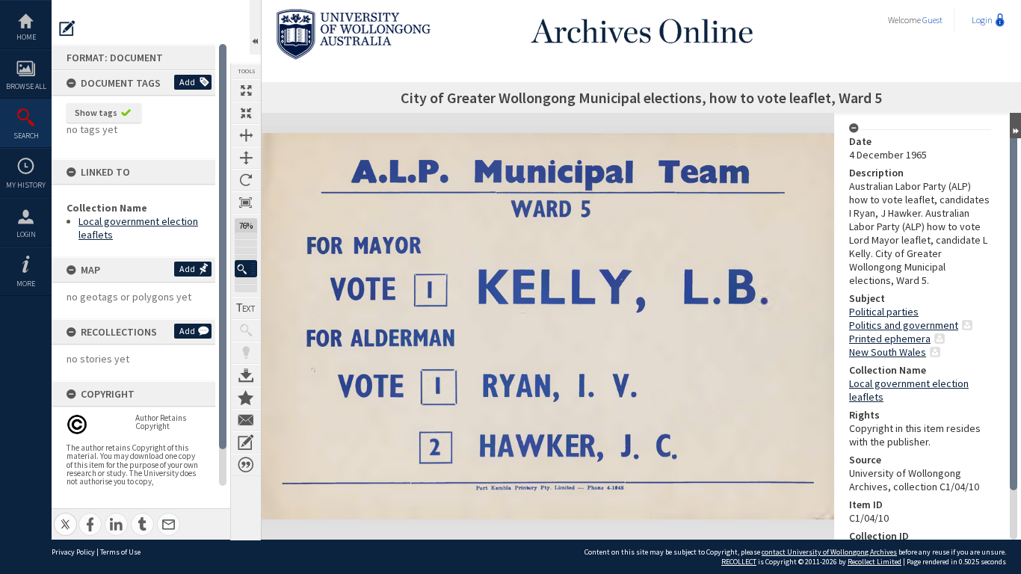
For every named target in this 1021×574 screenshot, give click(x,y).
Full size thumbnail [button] (246, 90)
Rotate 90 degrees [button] (246, 180)
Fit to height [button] (246, 157)
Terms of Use (120, 552)
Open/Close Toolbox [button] (255, 27)
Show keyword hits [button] (246, 330)
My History (26, 185)
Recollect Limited (874, 562)
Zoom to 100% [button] (246, 202)
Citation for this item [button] (246, 465)
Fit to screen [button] (246, 113)
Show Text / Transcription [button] (246, 308)
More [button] (25, 283)
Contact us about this (246, 420)
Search (26, 136)
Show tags (96, 112)
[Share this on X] (65, 516)
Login (26, 234)
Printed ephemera (890, 338)
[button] (246, 268)
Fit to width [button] (246, 135)
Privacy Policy (73, 552)
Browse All (26, 86)
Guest (932, 19)
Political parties (884, 311)
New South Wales (887, 352)
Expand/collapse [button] (1015, 125)
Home (26, 37)
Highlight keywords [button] (246, 353)
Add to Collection (246, 397)
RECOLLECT (738, 562)
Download (246, 375)
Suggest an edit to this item (67, 28)
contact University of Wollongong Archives (829, 552)
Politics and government (903, 325)
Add (187, 81)
